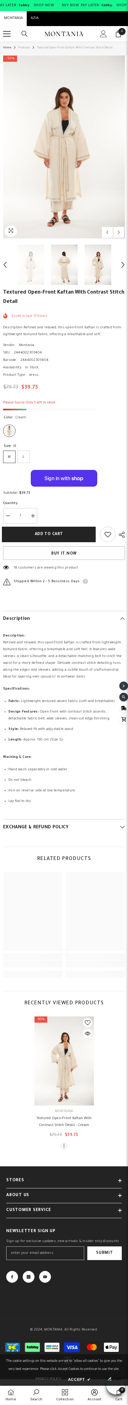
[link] (32, 964)
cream (64, 1146)
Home (7, 48)
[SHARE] (120, 534)
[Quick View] (87, 1033)
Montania (26, 345)
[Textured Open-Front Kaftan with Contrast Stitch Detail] (64, 1061)
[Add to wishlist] (108, 534)
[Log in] (103, 33)
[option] (64, 147)
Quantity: (11, 503)
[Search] (24, 34)
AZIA (35, 18)
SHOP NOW (44, 5)
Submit (104, 1253)
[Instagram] (28, 1277)
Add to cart (50, 534)
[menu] (7, 34)
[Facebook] (12, 1277)
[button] (107, 232)
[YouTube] (45, 1277)
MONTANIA (13, 18)
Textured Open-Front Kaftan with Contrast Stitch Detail (64, 1122)
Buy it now (64, 554)
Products (24, 48)
